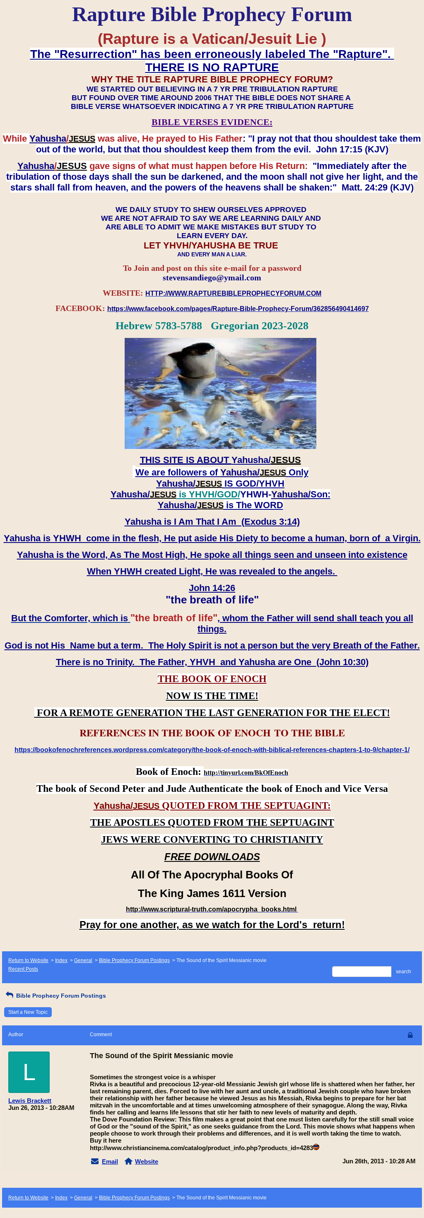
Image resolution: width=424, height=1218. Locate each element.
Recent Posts (23, 969)
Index (61, 960)
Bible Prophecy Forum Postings (134, 960)
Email (110, 1161)
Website (146, 1161)
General (83, 960)
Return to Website (28, 960)
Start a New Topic (28, 1012)
